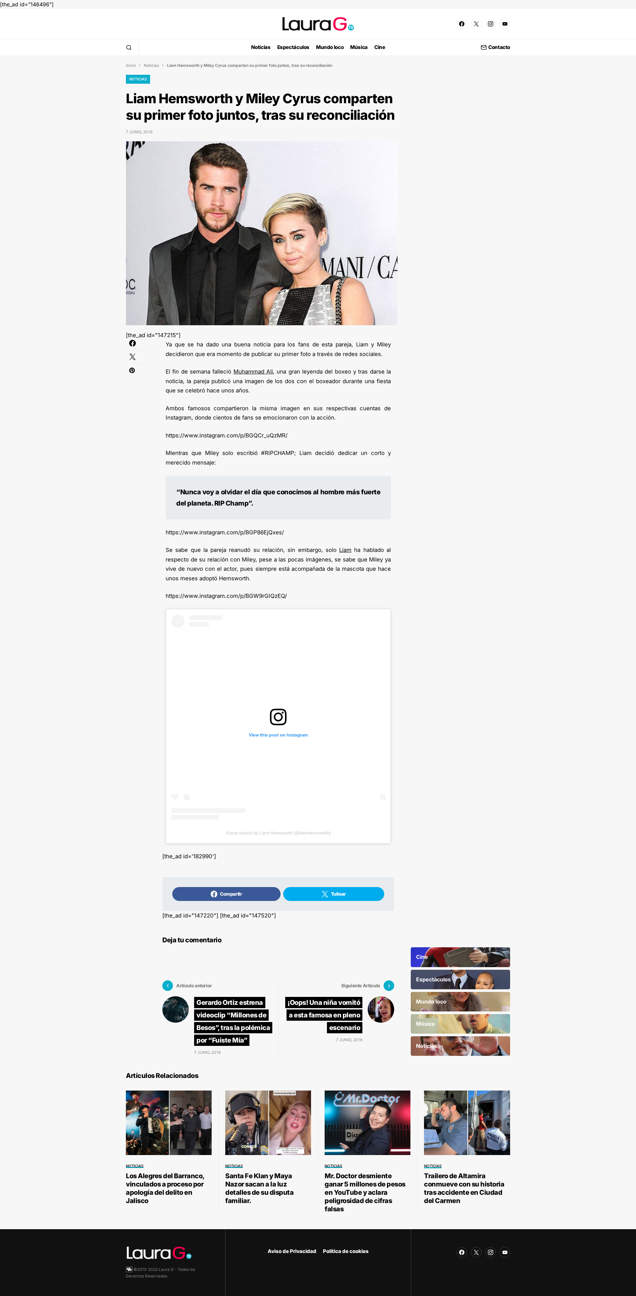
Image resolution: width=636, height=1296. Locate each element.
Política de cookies (346, 1251)
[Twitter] (476, 23)
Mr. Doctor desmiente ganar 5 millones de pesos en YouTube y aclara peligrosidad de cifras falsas (365, 1192)
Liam (345, 550)
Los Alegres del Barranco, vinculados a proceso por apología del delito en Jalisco (165, 1188)
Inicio (131, 65)
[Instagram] (490, 23)
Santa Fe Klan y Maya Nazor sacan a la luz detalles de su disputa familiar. (259, 1188)
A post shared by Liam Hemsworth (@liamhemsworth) (278, 832)
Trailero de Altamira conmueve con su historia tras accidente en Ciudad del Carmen (464, 1188)
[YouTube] (505, 23)
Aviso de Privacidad (292, 1251)
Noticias (151, 65)
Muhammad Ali (253, 371)
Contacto (499, 47)
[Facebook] (461, 23)
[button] (129, 47)
